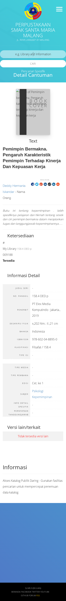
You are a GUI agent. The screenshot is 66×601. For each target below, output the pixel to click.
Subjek (8, 537)
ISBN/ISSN (10, 548)
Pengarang (10, 526)
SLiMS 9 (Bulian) (33, 588)
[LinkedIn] (53, 184)
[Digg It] (45, 184)
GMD (7, 580)
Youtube (44, 592)
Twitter (36, 592)
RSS (38, 595)
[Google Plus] (41, 184)
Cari (33, 63)
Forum (32, 595)
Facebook (26, 592)
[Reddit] (49, 184)
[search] (33, 54)
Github (24, 595)
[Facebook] (32, 184)
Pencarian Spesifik (33, 71)
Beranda (16, 592)
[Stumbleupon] (58, 184)
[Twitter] (36, 184)
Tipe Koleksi (11, 558)
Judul (7, 515)
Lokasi (8, 569)
